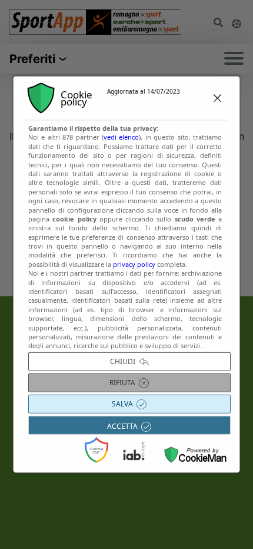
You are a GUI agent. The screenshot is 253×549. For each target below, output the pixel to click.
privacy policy (134, 264)
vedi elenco (121, 137)
